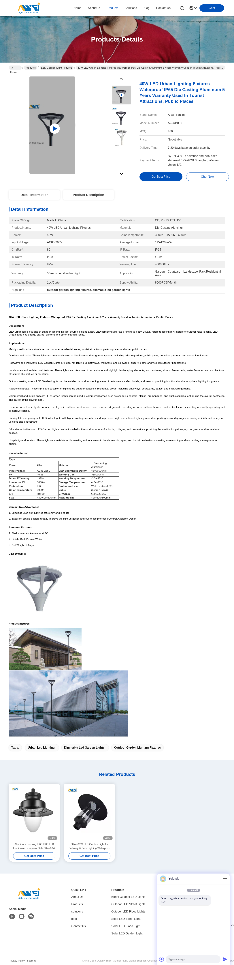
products (112, 8)
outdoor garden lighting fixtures (137, 747)
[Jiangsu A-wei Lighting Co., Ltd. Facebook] (12, 916)
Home (77, 8)
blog (147, 8)
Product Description (88, 195)
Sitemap (31, 960)
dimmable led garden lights (84, 747)
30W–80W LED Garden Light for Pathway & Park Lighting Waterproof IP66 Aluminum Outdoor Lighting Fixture (89, 846)
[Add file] (161, 959)
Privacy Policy (17, 960)
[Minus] (225, 878)
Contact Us (78, 926)
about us (94, 8)
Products (30, 67)
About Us (77, 896)
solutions (131, 8)
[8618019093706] (21, 916)
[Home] (29, 898)
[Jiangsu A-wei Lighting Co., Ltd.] (29, 8)
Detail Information (34, 195)
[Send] (225, 959)
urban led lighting (41, 747)
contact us (163, 8)
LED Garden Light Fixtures (56, 67)
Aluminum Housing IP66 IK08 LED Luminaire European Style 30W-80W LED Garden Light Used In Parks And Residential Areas (34, 846)
